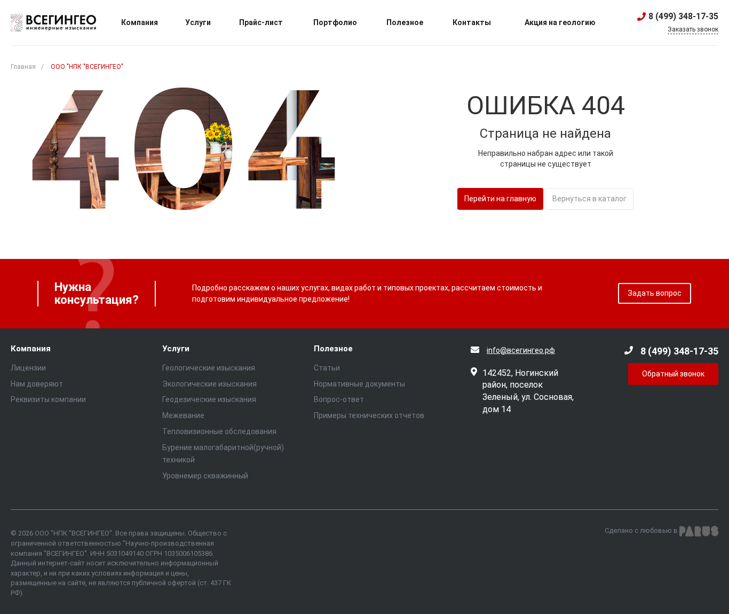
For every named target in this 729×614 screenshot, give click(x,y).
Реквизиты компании (48, 399)
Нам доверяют (37, 384)
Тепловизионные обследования (219, 431)
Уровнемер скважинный (205, 475)
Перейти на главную (500, 198)
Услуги (175, 348)
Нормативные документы (359, 384)
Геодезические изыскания (209, 399)
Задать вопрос (655, 293)
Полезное (333, 348)
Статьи (327, 368)
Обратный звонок (673, 373)
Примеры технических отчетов (369, 415)
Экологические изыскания (209, 384)
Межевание (183, 415)
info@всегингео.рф (521, 350)
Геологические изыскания (208, 368)
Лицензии (28, 368)
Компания (31, 348)
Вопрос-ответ (339, 399)
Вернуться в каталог (589, 198)
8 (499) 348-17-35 (683, 16)
